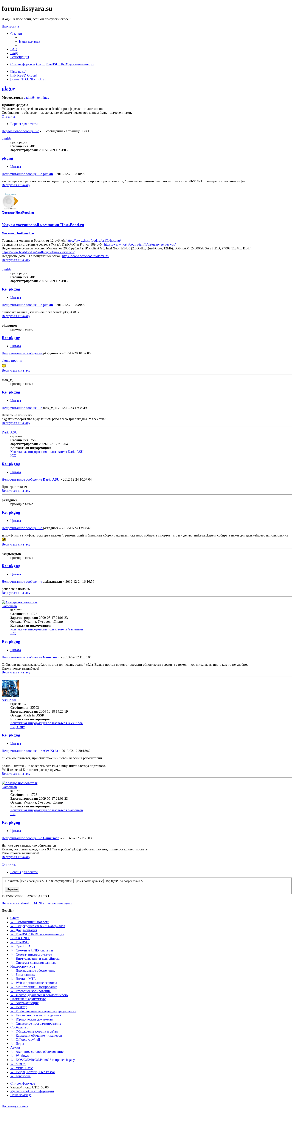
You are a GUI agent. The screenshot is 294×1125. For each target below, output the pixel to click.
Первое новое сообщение (20, 131)
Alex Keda (9, 700)
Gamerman (9, 606)
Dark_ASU (9, 432)
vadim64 (30, 97)
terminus (43, 97)
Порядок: (111, 881)
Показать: (12, 881)
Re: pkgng (11, 289)
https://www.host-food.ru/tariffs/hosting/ (94, 240)
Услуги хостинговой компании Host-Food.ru (43, 225)
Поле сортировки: (59, 881)
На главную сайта (15, 1106)
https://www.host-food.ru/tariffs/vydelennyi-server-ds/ (38, 252)
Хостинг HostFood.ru (18, 212)
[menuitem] (29, 41)
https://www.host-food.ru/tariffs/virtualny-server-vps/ (140, 244)
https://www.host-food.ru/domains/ (85, 256)
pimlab (6, 138)
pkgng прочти (12, 360)
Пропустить (10, 26)
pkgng (8, 88)
